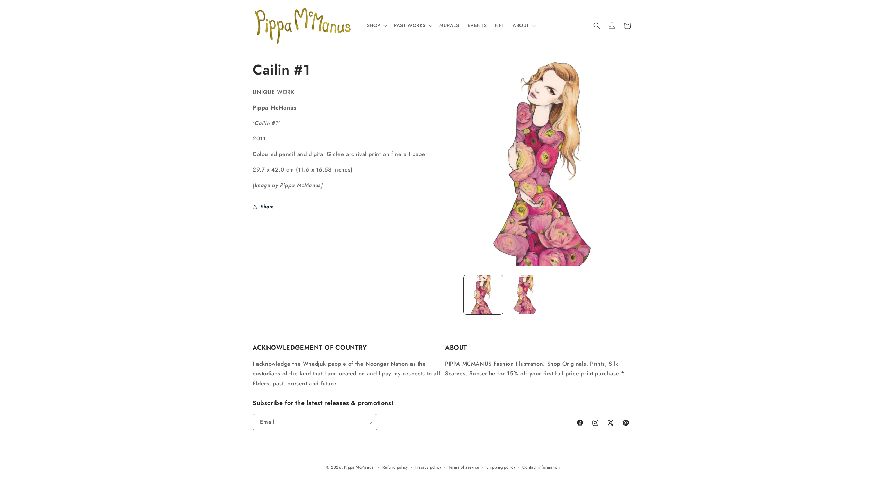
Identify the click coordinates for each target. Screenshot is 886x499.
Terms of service (463, 467)
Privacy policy (428, 467)
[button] (376, 25)
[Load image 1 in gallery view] (483, 294)
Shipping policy (500, 467)
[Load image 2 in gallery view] (525, 294)
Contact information (541, 467)
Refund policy (395, 467)
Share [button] (267, 206)
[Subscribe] (369, 422)
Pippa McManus (358, 467)
